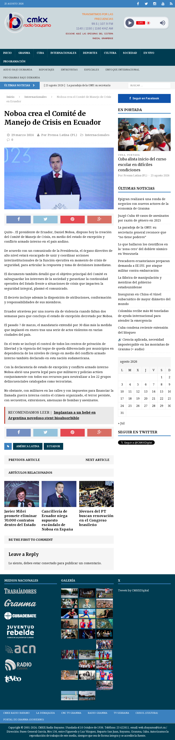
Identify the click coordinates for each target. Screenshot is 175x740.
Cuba (40, 52)
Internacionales (63, 52)
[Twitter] (146, 3)
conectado (49, 563)
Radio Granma (97, 713)
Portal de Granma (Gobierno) (23, 719)
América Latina (27, 446)
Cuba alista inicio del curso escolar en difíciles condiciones (142, 164)
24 (122, 405)
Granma (24, 52)
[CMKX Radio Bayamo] (27, 22)
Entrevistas (69, 69)
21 (153, 398)
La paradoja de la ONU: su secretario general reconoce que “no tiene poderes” (142, 232)
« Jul (121, 423)
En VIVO (149, 52)
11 (130, 391)
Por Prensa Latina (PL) (59, 135)
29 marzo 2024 (22, 135)
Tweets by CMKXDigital (133, 590)
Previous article (24, 460)
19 (138, 398)
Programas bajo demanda (21, 77)
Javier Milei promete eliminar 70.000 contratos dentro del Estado (20, 518)
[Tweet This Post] (45, 219)
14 (153, 391)
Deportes (90, 52)
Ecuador (53, 446)
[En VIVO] (171, 3)
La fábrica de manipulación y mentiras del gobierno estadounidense (140, 282)
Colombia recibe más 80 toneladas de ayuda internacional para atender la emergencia (143, 315)
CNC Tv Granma (71, 713)
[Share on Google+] (99, 219)
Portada (133, 155)
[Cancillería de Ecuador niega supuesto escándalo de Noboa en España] (59, 504)
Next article (97, 460)
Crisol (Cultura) (147, 713)
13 (145, 391)
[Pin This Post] (72, 219)
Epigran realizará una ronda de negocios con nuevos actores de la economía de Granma (143, 203)
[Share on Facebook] (18, 219)
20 (145, 398)
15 (161, 391)
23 (169, 398)
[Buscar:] (149, 85)
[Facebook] (138, 3)
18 (130, 398)
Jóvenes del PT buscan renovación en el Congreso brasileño (96, 518)
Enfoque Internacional (122, 69)
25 (130, 405)
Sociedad (130, 52)
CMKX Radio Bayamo (16, 713)
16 (169, 391)
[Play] (129, 23)
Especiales (91, 69)
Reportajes (46, 69)
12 (138, 391)
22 (161, 398)
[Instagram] (154, 3)
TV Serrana (121, 713)
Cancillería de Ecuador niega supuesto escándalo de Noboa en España (57, 520)
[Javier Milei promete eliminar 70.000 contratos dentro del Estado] (21, 504)
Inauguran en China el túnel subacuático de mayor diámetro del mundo (144, 299)
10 (122, 391)
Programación (14, 61)
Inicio (7, 52)
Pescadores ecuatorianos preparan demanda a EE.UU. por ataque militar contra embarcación (144, 265)
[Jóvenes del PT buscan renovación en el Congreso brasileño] (96, 504)
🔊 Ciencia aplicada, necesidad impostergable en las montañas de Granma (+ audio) (143, 344)
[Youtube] (163, 3)
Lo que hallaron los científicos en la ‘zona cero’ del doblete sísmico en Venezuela (143, 249)
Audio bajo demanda (17, 69)
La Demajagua (45, 713)
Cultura (110, 52)
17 (122, 398)
